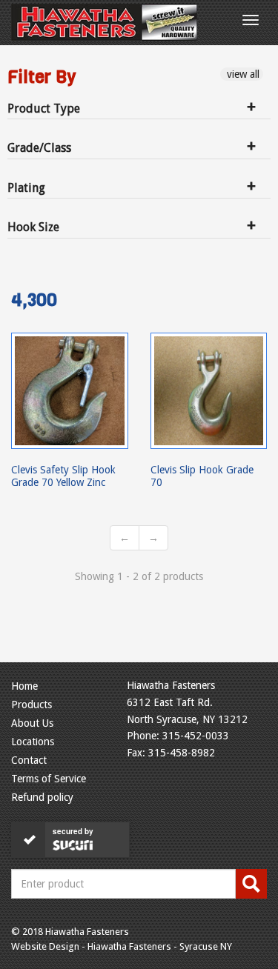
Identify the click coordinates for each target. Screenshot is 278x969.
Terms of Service (48, 779)
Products (31, 704)
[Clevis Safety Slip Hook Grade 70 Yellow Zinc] (69, 391)
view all (241, 74)
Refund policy (42, 797)
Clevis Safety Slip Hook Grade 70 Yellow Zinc (63, 475)
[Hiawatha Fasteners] (104, 22)
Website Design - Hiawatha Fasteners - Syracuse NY (121, 946)
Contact (29, 760)
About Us (32, 723)
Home (24, 686)
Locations (32, 741)
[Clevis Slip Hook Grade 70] (209, 391)
